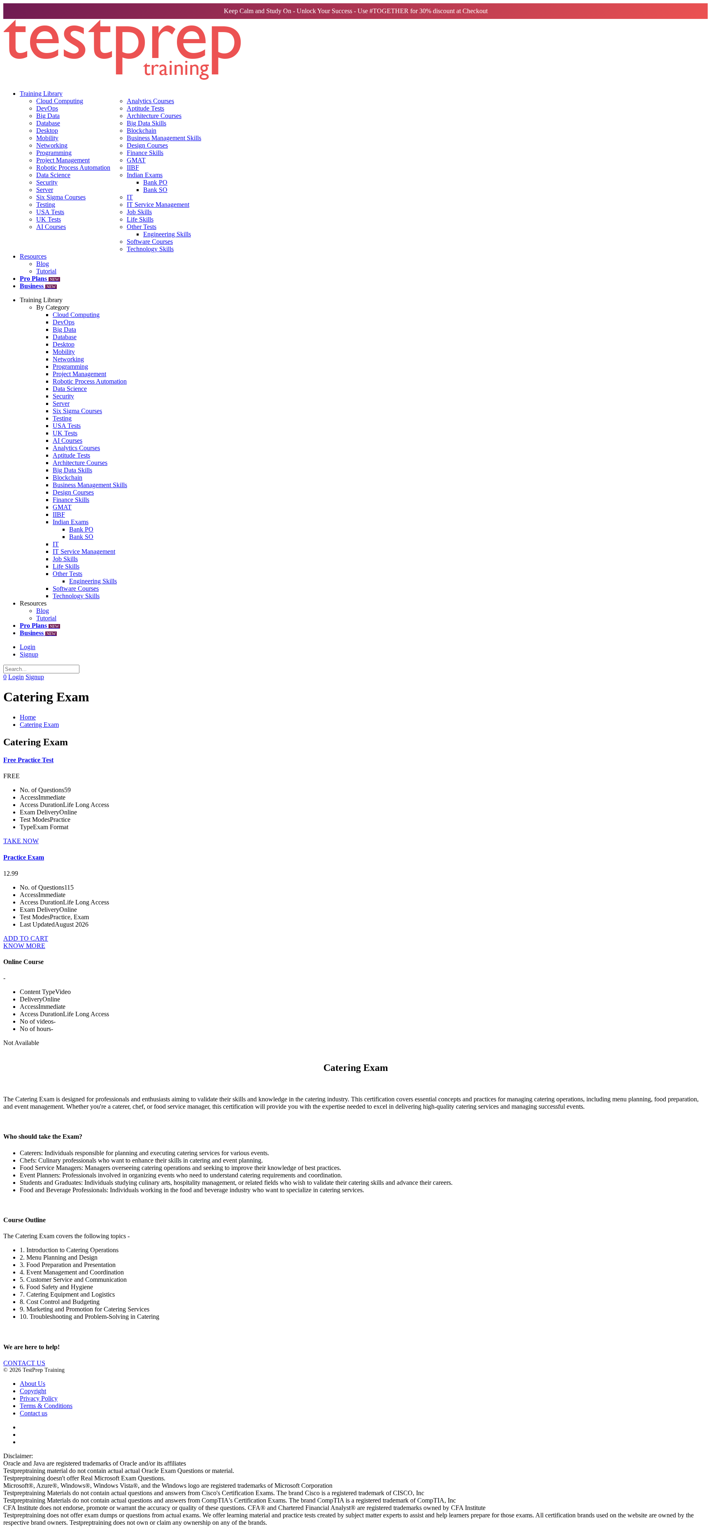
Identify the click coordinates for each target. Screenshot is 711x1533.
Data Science (53, 174)
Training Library (41, 93)
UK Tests (48, 219)
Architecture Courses (154, 115)
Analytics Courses (150, 100)
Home (28, 717)
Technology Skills (150, 248)
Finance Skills (145, 152)
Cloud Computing (59, 100)
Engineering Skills (167, 234)
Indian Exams (145, 174)
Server (44, 189)
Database (48, 123)
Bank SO (155, 189)
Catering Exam (39, 724)
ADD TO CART (25, 938)
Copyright (33, 1390)
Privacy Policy (39, 1398)
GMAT (136, 160)
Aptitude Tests (145, 108)
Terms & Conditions (46, 1405)
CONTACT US (24, 1363)
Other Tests (141, 226)
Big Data (48, 115)
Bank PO (155, 182)
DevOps (47, 108)
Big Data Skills (146, 123)
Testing (45, 204)
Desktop (47, 130)
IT (130, 197)
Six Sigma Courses (61, 197)
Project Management (63, 160)
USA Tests (50, 211)
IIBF (133, 167)
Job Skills (139, 211)
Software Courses (150, 241)
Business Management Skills (164, 137)
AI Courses (51, 226)
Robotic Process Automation (73, 167)
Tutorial (46, 271)
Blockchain (141, 130)
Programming (54, 152)
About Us (32, 1383)
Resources (33, 256)
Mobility (47, 137)
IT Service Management (158, 204)
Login (27, 646)
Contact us (33, 1413)
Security (47, 182)
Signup (29, 654)
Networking (51, 145)
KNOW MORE (24, 945)
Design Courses (147, 145)
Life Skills (140, 219)
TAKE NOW (21, 840)
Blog (42, 263)
